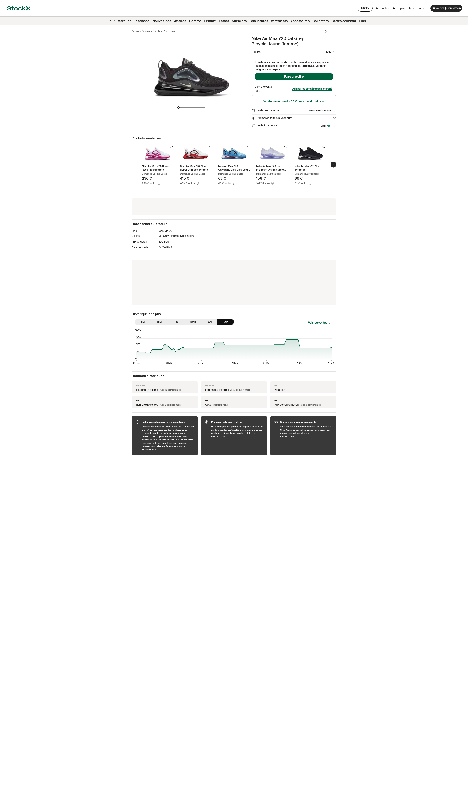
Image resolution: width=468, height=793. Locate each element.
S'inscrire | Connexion (446, 8)
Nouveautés (161, 21)
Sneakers (239, 21)
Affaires (180, 21)
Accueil (135, 30)
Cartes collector (343, 21)
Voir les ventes (317, 323)
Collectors (320, 21)
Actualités (382, 8)
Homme (195, 21)
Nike (173, 30)
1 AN (209, 322)
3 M (159, 322)
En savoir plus (168, 449)
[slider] (178, 107)
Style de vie (161, 30)
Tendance (142, 21)
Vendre (423, 8)
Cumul (192, 322)
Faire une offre (294, 76)
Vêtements (279, 21)
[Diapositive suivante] (333, 164)
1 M (143, 322)
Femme (210, 21)
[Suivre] (171, 147)
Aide (412, 8)
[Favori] (325, 31)
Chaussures (259, 21)
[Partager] (332, 31)
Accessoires (300, 21)
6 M (176, 322)
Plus (362, 21)
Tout (111, 21)
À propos (400, 9)
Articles (365, 8)
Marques (124, 21)
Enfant (224, 21)
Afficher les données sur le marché (312, 88)
